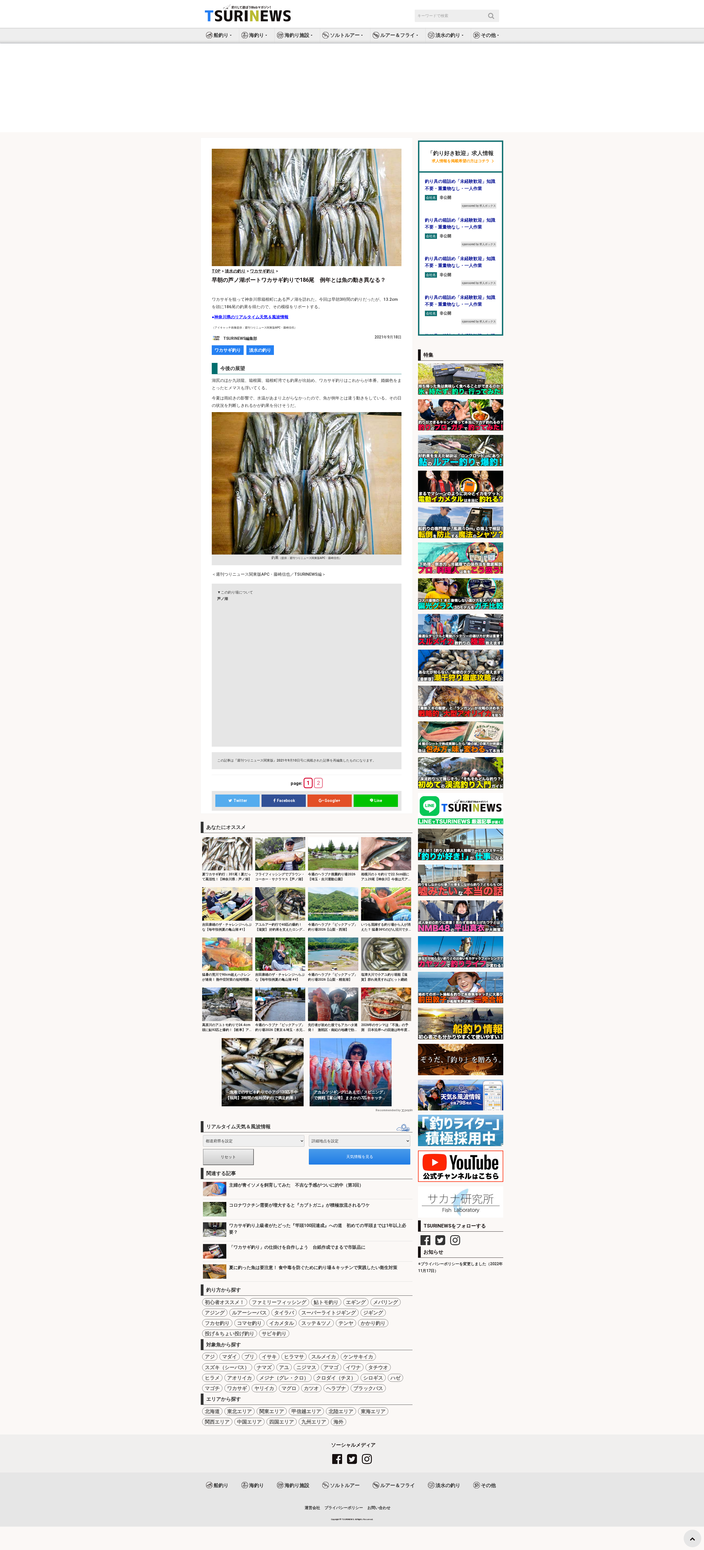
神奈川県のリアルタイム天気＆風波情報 (251, 317)
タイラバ (284, 1312)
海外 (338, 1422)
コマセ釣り (249, 1323)
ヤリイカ (264, 1388)
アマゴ (331, 1367)
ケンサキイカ (358, 1356)
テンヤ (346, 1323)
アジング (215, 1312)
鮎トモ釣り (326, 1302)
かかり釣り (373, 1323)
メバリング (385, 1302)
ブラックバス (368, 1388)
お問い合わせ (379, 1507)
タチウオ (378, 1367)
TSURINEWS (348, 1519)
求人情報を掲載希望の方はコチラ (461, 161)
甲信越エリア (306, 1411)
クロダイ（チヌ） (336, 1378)
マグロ (289, 1388)
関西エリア (217, 1422)
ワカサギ (237, 1388)
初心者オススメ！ (224, 1302)
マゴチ (212, 1388)
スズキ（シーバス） (227, 1367)
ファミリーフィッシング (279, 1302)
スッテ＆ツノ (316, 1323)
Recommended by (388, 1110)
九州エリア (313, 1422)
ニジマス (306, 1367)
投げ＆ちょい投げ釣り (229, 1333)
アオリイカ (239, 1378)
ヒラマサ (294, 1356)
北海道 (212, 1411)
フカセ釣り (217, 1323)
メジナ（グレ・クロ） (284, 1378)
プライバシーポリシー (343, 1507)
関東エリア (271, 1411)
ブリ (249, 1356)
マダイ (229, 1356)
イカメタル (281, 1323)
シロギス (373, 1378)
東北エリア (239, 1411)
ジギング (373, 1312)
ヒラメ (212, 1378)
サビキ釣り (274, 1333)
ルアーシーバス (249, 1312)
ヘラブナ (336, 1388)
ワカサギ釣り (228, 350)
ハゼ (395, 1378)
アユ (284, 1367)
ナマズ (264, 1367)
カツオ (311, 1388)
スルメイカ (323, 1356)
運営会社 (312, 1507)
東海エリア (373, 1411)
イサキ (269, 1356)
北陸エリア (341, 1411)
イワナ (353, 1367)
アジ (210, 1356)
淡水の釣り (260, 350)
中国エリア (249, 1422)
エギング (356, 1302)
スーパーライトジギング (328, 1312)
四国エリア (281, 1422)
